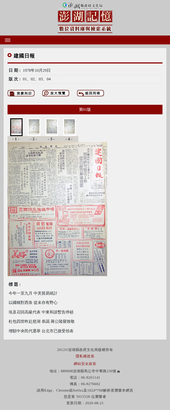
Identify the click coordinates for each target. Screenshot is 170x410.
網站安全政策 (85, 364)
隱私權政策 (85, 356)
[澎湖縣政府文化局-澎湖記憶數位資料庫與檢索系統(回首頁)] (85, 17)
